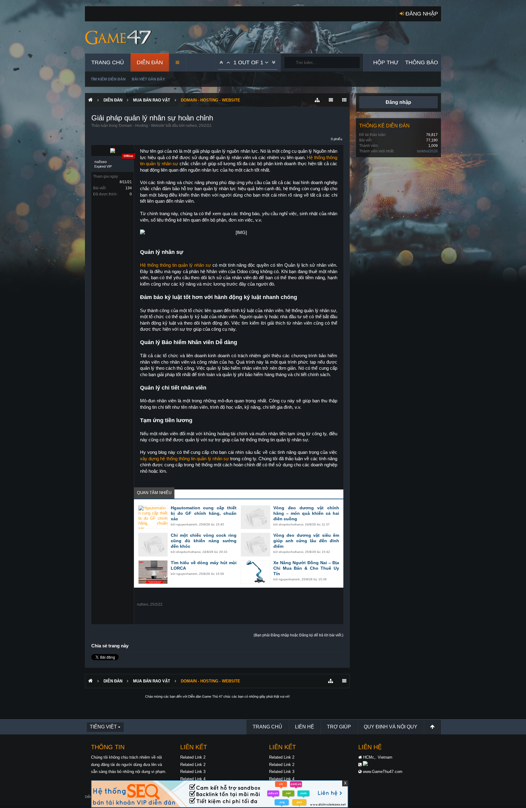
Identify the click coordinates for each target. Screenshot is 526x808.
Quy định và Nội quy (390, 726)
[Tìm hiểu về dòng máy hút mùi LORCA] (153, 572)
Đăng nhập (398, 102)
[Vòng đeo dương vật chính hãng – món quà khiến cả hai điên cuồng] (255, 517)
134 (128, 188)
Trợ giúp (339, 726)
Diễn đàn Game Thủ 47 (205, 696)
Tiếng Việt (103, 726)
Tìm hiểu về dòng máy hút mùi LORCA (204, 565)
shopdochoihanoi (291, 524)
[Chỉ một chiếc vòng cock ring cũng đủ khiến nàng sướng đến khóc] (153, 545)
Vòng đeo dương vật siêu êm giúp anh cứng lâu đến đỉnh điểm (306, 541)
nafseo (191, 125)
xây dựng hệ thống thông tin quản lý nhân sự (184, 458)
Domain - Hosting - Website (141, 125)
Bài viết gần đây (148, 79)
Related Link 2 (192, 757)
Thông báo (421, 62)
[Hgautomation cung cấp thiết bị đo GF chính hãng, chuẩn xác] (153, 517)
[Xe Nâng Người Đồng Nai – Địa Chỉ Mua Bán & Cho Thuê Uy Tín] (255, 572)
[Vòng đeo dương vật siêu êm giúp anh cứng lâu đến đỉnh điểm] (255, 545)
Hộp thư (385, 62)
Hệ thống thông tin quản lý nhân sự (175, 265)
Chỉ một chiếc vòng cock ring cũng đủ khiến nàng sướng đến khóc (204, 541)
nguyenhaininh (186, 524)
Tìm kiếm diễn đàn (108, 79)
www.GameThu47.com (382, 771)
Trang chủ (107, 62)
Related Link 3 (192, 771)
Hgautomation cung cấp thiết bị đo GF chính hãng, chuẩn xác (204, 513)
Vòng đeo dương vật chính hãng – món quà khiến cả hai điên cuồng (306, 513)
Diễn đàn (150, 62)
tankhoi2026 (427, 151)
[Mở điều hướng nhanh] (317, 100)
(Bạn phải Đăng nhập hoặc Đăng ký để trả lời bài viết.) (298, 635)
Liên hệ (304, 726)
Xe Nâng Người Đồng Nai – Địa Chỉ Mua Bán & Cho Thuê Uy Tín (306, 568)
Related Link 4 (192, 779)
